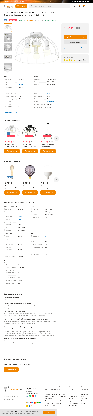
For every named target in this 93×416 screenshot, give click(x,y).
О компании (85, 389)
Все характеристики (10, 112)
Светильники (73, 403)
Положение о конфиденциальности (13, 400)
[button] (7, 71)
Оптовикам (84, 401)
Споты (71, 394)
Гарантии (84, 398)
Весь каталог (73, 405)
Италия (20, 84)
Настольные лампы (73, 397)
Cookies (15, 411)
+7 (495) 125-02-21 (32, 389)
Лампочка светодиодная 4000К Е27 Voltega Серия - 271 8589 (47, 187)
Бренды (83, 392)
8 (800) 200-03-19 (32, 394)
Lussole (20, 82)
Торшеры (72, 401)
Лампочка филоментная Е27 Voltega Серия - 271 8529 (29, 187)
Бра (70, 392)
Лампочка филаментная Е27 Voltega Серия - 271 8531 (11, 187)
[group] (36, 48)
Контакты (84, 403)
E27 (19, 101)
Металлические (52, 101)
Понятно (49, 412)
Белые (49, 93)
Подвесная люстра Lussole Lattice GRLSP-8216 (47, 146)
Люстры (71, 389)
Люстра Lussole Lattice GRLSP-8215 (29, 145)
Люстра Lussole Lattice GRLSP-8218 (11, 145)
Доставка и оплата (84, 395)
